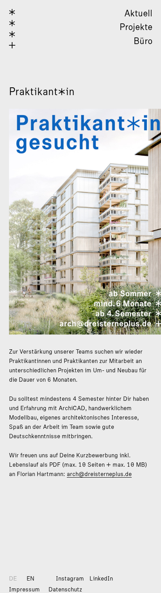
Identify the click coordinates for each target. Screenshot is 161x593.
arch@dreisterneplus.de (99, 474)
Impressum (24, 589)
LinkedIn (101, 578)
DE (13, 578)
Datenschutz (65, 589)
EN (30, 578)
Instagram (70, 578)
